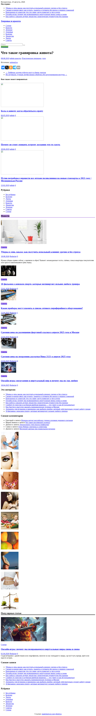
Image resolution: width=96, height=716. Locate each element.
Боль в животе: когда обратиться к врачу (22, 111)
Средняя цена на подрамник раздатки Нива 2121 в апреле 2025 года (36, 356)
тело (44, 58)
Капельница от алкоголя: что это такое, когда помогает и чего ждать (33, 12)
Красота (9, 28)
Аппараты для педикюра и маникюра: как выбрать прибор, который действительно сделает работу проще (48, 409)
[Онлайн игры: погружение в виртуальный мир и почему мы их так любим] (8, 372)
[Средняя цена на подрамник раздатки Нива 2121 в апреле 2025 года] (8, 348)
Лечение (9, 30)
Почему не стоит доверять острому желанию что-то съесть (30, 144)
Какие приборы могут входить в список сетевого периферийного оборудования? (42, 308)
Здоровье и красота (11, 21)
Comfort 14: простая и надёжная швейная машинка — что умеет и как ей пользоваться (40, 405)
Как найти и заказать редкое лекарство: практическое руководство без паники (37, 17)
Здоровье (9, 32)
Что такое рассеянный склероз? (37, 422)
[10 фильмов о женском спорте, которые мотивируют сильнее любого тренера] (8, 275)
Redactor (13, 256)
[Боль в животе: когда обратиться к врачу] (22, 106)
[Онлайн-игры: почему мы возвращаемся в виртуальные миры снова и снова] (24, 641)
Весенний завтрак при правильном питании (37, 429)
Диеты (8, 38)
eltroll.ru (58, 714)
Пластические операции (31, 58)
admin (12, 58)
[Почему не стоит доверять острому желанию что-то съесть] (22, 140)
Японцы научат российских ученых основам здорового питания (47, 420)
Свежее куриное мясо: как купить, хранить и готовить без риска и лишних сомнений (40, 10)
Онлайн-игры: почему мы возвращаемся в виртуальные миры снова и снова (36, 14)
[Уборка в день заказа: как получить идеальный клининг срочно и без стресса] (24, 243)
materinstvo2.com (48, 714)
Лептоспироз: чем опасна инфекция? (34, 425)
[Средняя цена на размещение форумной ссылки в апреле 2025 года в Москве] (8, 324)
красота (18, 58)
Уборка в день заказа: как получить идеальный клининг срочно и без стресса (36, 8)
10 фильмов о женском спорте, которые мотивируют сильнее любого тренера (40, 284)
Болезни (9, 34)
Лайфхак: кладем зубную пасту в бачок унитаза (26, 72)
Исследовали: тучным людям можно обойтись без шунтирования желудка (36, 75)
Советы (9, 40)
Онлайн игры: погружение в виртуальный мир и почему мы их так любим (39, 380)
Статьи (8, 26)
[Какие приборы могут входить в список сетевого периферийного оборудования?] (8, 300)
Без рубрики (10, 195)
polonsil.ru (14, 62)
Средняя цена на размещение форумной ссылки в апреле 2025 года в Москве (40, 332)
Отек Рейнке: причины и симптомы (32, 427)
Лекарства (10, 36)
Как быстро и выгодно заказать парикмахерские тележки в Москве (32, 407)
